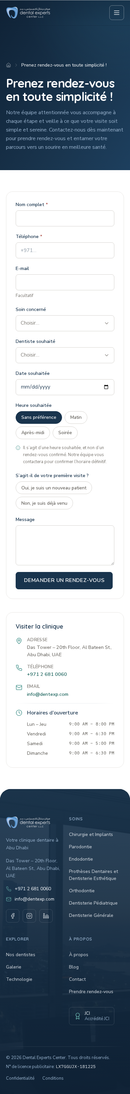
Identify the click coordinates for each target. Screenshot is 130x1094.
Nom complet (32, 204)
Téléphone (29, 236)
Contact (77, 979)
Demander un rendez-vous (64, 580)
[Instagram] (29, 916)
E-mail (22, 268)
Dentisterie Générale (91, 915)
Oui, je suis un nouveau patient (53, 488)
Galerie (13, 967)
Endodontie (81, 859)
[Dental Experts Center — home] (28, 12)
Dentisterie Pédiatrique (93, 903)
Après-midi (32, 432)
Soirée (65, 432)
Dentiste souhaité (35, 341)
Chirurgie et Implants (91, 834)
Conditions (53, 1078)
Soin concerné (31, 309)
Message (25, 519)
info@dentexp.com (47, 694)
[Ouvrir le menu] (116, 12)
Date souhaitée (33, 373)
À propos (78, 955)
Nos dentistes (20, 955)
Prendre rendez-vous (91, 991)
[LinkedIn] (46, 916)
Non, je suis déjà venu (44, 503)
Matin (76, 417)
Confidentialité (20, 1078)
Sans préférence (38, 417)
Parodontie (80, 847)
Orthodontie (82, 891)
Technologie (19, 979)
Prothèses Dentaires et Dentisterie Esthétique (93, 875)
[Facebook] (12, 916)
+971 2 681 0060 (47, 674)
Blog (74, 967)
